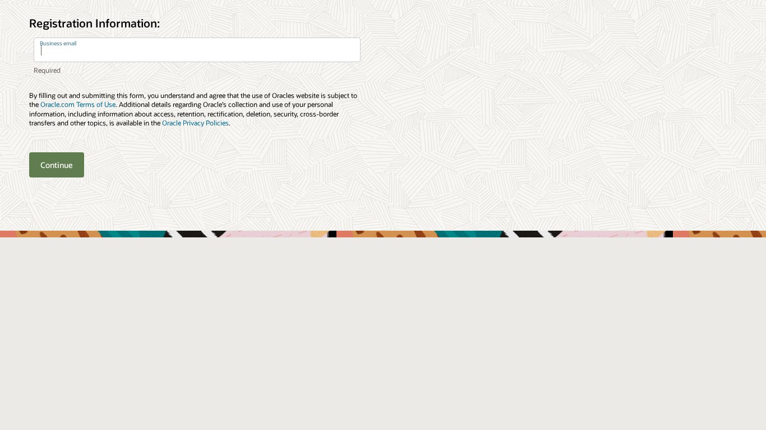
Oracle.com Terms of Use (78, 104)
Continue (56, 165)
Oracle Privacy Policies (195, 122)
